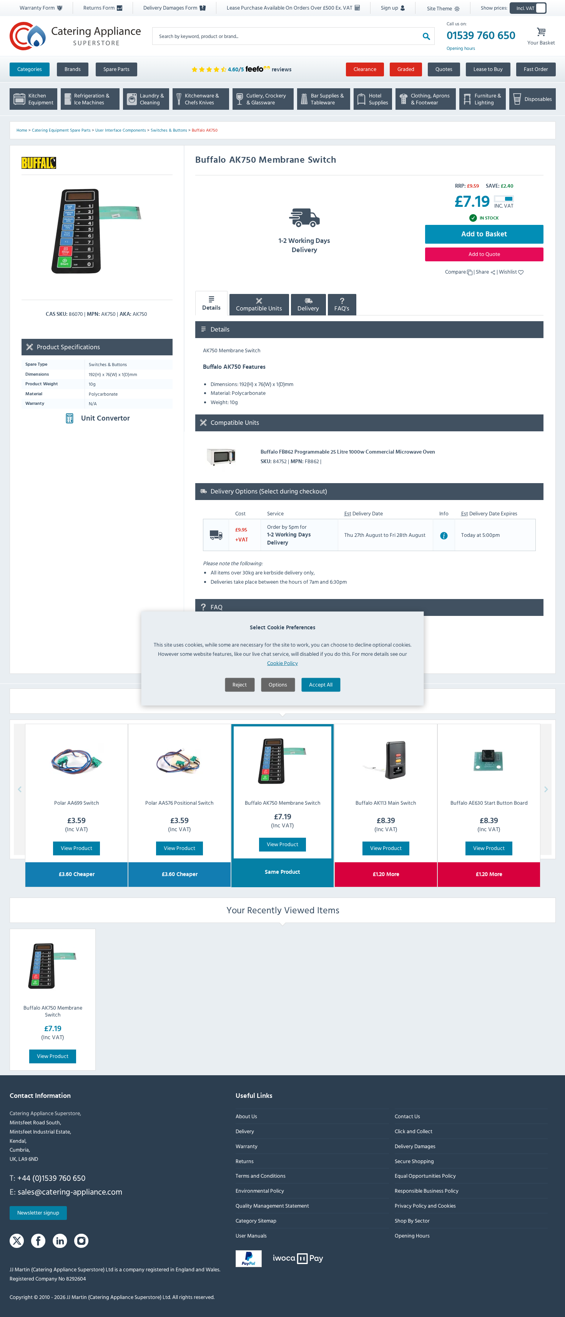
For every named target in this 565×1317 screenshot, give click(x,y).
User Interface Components (120, 130)
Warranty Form (38, 7)
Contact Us (407, 1116)
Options (278, 684)
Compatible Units (259, 308)
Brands (73, 69)
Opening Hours (411, 1235)
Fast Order (536, 69)
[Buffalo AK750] (97, 231)
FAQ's (341, 308)
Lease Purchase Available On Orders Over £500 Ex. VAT (290, 7)
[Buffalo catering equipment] (39, 163)
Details (211, 308)
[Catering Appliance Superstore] (75, 36)
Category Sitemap (256, 1220)
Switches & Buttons (169, 130)
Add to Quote (484, 254)
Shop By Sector (411, 1220)
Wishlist (508, 271)
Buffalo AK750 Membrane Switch (52, 1010)
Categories (29, 69)
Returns (245, 1161)
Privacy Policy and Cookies (424, 1205)
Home (22, 130)
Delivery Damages (414, 1146)
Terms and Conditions (261, 1176)
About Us (246, 1116)
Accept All (320, 684)
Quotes (443, 69)
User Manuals (251, 1235)
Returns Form (99, 7)
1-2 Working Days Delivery (304, 246)
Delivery (308, 308)
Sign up (390, 7)
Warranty (247, 1146)
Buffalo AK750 (205, 130)
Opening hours (461, 48)
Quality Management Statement (272, 1205)
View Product (76, 848)
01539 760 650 (481, 35)
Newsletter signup (38, 1213)
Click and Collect (413, 1131)
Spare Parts (116, 69)
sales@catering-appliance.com (70, 1191)
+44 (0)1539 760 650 (51, 1178)
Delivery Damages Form (170, 7)
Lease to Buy (488, 69)
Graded (405, 69)
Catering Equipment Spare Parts (61, 130)
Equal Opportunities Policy (424, 1176)
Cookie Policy (282, 662)
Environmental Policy (260, 1191)
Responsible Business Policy (426, 1191)
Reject (240, 684)
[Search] (426, 36)
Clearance (365, 69)
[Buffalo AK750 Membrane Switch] (52, 966)
